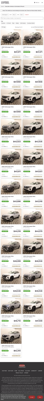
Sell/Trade (21, 370)
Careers (40, 370)
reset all (26, 14)
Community (34, 370)
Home (2, 6)
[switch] (42, 2)
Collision (27, 370)
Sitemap (26, 372)
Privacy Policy (19, 372)
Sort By (32, 27)
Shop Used (10, 370)
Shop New (4, 370)
